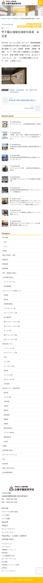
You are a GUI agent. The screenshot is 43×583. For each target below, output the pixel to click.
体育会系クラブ (7, 344)
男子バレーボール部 (10, 335)
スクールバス (6, 546)
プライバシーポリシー (9, 571)
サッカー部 (7, 330)
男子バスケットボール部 (12, 322)
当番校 (4, 446)
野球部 (6, 295)
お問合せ (4, 568)
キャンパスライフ (8, 529)
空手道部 (7, 384)
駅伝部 (6, 299)
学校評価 (4, 553)
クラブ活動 (6, 518)
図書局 (6, 419)
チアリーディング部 (10, 353)
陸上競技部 (7, 317)
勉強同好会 (7, 437)
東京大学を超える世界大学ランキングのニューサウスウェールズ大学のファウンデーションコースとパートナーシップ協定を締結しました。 (25, 202)
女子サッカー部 (9, 379)
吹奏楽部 (7, 415)
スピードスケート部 (10, 313)
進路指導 (5, 522)
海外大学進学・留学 (8, 255)
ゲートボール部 (9, 366)
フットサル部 (8, 375)
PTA (3, 459)
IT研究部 (6, 401)
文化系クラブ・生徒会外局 (11, 388)
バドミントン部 (9, 348)
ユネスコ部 (7, 397)
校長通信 (5, 463)
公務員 (4, 251)
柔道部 (6, 370)
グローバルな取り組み (10, 512)
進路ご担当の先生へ (8, 468)
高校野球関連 (30, 24)
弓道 (5, 357)
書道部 (6, 410)
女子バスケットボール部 (12, 326)
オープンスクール (9, 282)
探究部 (6, 392)
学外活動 (5, 237)
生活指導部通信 (7, 472)
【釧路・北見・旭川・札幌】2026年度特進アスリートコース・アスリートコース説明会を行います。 (25, 136)
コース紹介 (6, 515)
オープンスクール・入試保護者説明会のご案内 (25, 124)
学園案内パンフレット (9, 550)
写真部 (6, 406)
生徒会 (6, 441)
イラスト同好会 (9, 432)
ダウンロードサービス (9, 455)
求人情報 (4, 562)
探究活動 (5, 508)
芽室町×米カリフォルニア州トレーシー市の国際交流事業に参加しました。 (25, 224)
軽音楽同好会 (8, 428)
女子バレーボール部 (10, 339)
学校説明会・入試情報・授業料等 (14, 536)
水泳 (5, 242)
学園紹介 (5, 525)
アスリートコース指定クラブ (11, 291)
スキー (6, 246)
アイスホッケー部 (9, 308)
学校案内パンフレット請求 (10, 565)
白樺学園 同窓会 (22, 26)
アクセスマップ (7, 544)
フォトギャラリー (8, 532)
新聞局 (6, 424)
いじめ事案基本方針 (8, 556)
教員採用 (5, 264)
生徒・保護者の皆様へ (34, 26)
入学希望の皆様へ (8, 277)
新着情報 (38, 24)
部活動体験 (7, 286)
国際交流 (5, 259)
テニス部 (7, 361)
